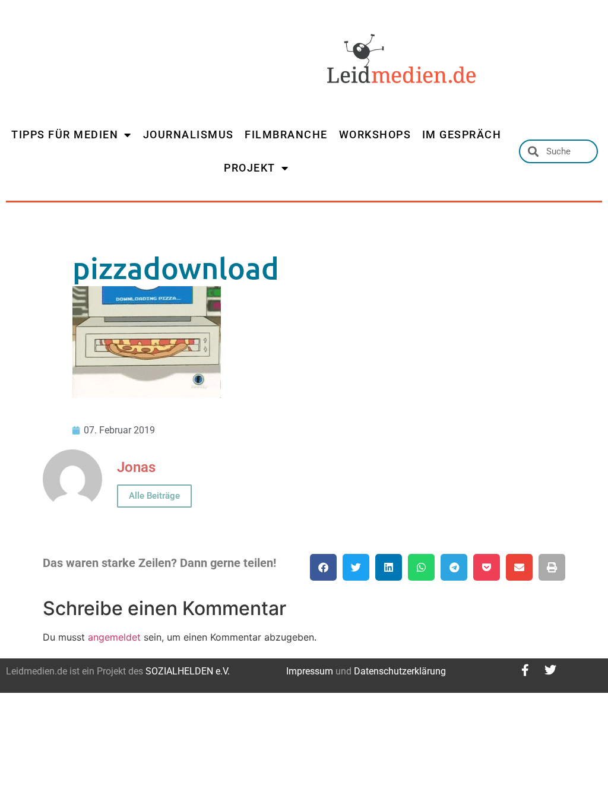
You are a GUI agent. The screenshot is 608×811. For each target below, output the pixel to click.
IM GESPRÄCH (462, 134)
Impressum (309, 671)
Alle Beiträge (154, 495)
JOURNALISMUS (188, 134)
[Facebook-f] (525, 670)
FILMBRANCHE (286, 134)
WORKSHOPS (375, 134)
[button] (323, 567)
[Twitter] (550, 670)
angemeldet (114, 637)
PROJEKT (250, 167)
